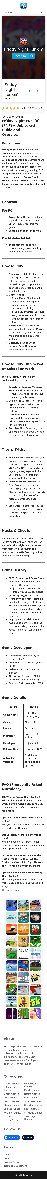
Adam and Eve (23, 931)
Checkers (11, 981)
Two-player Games (30, 1118)
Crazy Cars (12, 943)
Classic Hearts (35, 931)
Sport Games (31, 1108)
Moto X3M (23, 907)
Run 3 (11, 908)
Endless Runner (12, 1108)
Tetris (23, 969)
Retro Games (31, 1097)
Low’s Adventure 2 (11, 1003)
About (7, 1154)
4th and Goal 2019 (35, 966)
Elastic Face (35, 919)
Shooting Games (33, 1105)
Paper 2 (35, 1017)
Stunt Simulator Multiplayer (11, 952)
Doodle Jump (35, 980)
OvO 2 (23, 957)
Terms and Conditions (15, 1165)
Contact (8, 1158)
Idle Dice (35, 1005)
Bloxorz (35, 993)
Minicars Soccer (11, 992)
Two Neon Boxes (12, 1015)
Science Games (32, 1101)
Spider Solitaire (23, 980)
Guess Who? (23, 919)
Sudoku (35, 957)
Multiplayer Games (30, 1085)
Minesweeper (23, 992)
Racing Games (32, 1093)
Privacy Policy (11, 1162)
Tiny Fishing (23, 1004)
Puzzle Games (31, 1090)
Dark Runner (11, 931)
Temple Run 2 (23, 943)
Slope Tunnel (35, 943)
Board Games (11, 1093)
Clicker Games (11, 1105)
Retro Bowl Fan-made (23, 1014)
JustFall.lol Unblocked (11, 966)
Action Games (11, 1083)
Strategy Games (33, 1112)
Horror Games (13, 890)
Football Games (12, 1112)
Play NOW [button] (21, 56)
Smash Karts (35, 907)
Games (7, 1116)
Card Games (10, 1097)
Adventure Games (9, 1089)
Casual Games (11, 1101)
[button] (41, 12)
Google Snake (11, 919)
